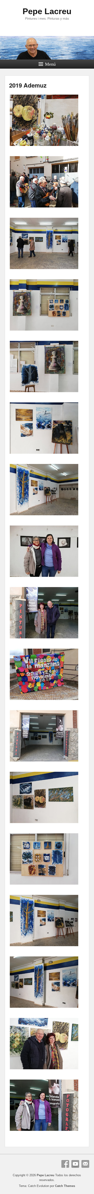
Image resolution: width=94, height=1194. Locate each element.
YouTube (75, 1164)
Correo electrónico (85, 1164)
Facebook (65, 1164)
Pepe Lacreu (47, 11)
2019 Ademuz (28, 85)
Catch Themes (65, 1186)
